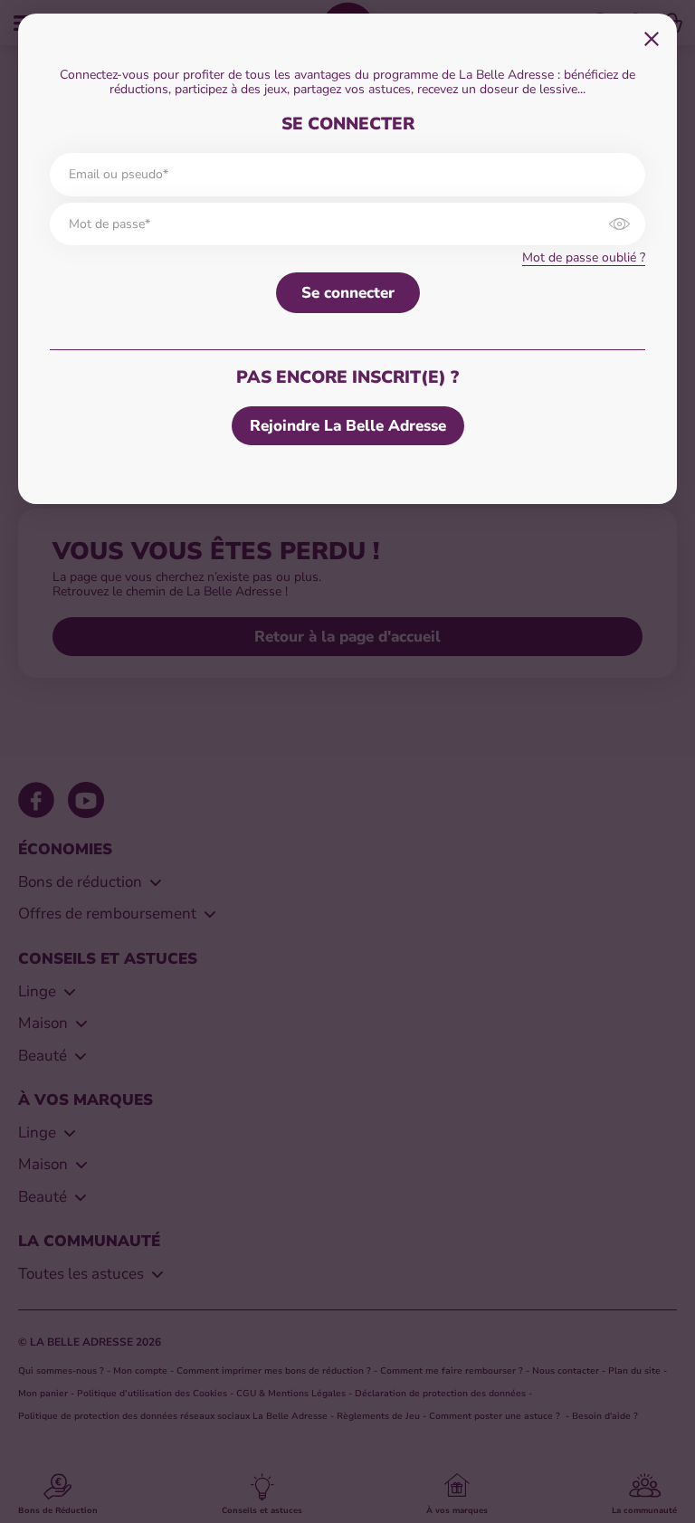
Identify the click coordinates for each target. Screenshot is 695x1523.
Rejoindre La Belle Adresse (348, 425)
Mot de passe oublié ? (583, 257)
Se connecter (348, 292)
